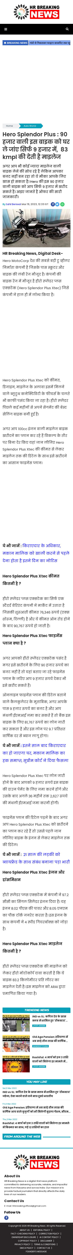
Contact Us (14, 1200)
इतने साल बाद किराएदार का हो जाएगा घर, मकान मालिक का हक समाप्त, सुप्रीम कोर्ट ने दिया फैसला (35, 753)
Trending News (36, 1010)
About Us (12, 1176)
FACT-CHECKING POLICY (23, 1233)
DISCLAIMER (46, 1240)
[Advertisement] (36, 84)
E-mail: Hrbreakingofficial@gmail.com (25, 1206)
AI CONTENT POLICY (49, 1237)
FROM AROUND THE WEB (22, 1136)
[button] (5, 29)
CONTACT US (43, 1247)
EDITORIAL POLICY (41, 1230)
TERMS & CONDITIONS (45, 1244)
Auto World (30, 125)
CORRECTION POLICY (49, 1233)
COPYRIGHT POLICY (27, 1240)
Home (9, 125)
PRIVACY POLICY (22, 1244)
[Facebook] (6, 1218)
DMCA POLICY (26, 1247)
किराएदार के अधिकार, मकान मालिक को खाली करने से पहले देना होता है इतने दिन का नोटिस (36, 553)
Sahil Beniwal (13, 204)
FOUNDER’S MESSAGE (36, 1251)
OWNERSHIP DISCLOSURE (24, 1237)
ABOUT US (25, 1230)
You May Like (36, 1082)
